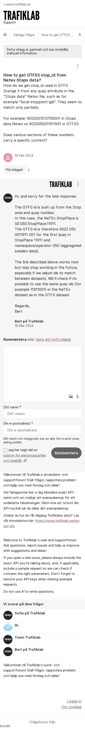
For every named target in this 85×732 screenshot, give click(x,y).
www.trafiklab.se (18, 4)
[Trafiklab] (5, 34)
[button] (71, 396)
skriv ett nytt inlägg (53, 339)
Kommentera (66, 453)
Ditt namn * (12, 407)
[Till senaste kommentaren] (80, 35)
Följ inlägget (14, 170)
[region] (42, 118)
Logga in (74, 701)
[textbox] (42, 369)
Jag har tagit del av (24, 455)
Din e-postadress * (18, 423)
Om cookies (71, 707)
